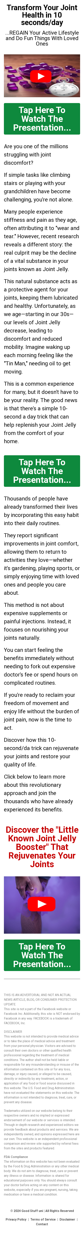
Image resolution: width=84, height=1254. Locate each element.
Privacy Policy (16, 1219)
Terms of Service (43, 1219)
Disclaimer (67, 1219)
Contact (42, 1224)
